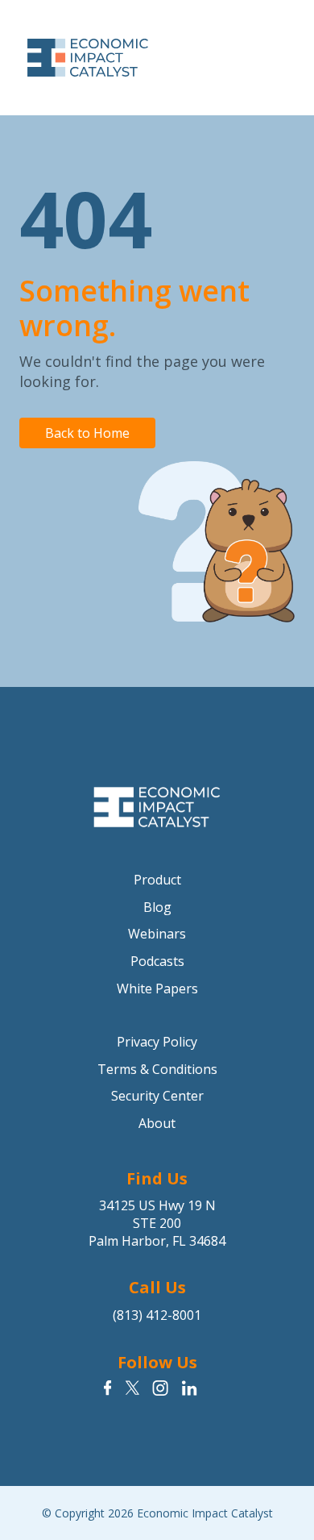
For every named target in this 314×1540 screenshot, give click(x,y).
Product (157, 880)
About (157, 1123)
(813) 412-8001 (157, 1315)
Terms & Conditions (157, 1069)
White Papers (157, 988)
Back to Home (87, 433)
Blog (157, 907)
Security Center (157, 1096)
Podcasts (157, 961)
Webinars (157, 934)
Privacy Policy (157, 1042)
